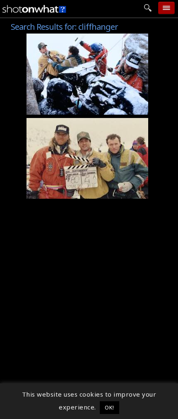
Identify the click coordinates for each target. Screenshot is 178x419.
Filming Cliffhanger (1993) (72, 108)
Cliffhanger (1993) (59, 38)
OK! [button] (109, 407)
